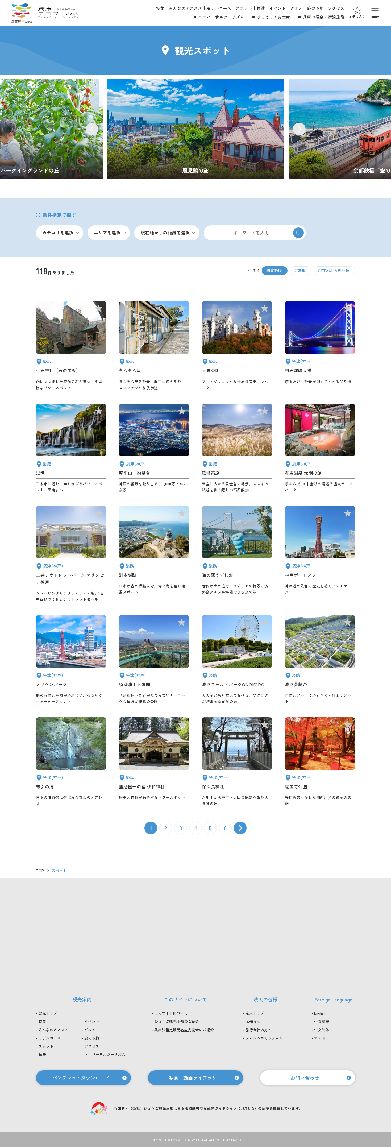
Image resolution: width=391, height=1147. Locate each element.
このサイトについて (171, 1013)
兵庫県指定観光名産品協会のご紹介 (184, 1029)
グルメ (296, 8)
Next (299, 129)
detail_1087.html (154, 346)
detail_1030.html (320, 448)
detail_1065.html (154, 554)
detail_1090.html (237, 448)
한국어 (319, 1038)
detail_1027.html (320, 346)
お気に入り (357, 16)
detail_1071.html (320, 660)
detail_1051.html (237, 346)
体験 (261, 8)
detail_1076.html (237, 554)
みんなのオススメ (185, 8)
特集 (160, 8)
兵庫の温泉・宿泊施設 (323, 17)
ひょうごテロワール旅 (58, 12)
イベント (277, 8)
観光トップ (48, 1013)
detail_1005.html (71, 554)
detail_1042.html (154, 762)
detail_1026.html (154, 448)
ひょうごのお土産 (273, 17)
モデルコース (218, 8)
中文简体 (321, 1029)
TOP (40, 870)
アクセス (336, 8)
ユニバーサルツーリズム (221, 17)
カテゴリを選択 (58, 232)
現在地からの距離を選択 (165, 232)
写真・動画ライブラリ (193, 1077)
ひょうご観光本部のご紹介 (176, 1021)
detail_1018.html (320, 762)
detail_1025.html (237, 762)
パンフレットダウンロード (81, 1077)
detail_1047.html (71, 346)
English (320, 1013)
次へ (240, 828)
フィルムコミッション (264, 1038)
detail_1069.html (237, 660)
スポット (244, 8)
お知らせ (253, 1021)
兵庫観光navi (21, 13)
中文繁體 (321, 1021)
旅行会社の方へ (259, 1029)
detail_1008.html (320, 554)
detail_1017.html (154, 660)
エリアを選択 (107, 232)
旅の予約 (315, 8)
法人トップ (255, 1013)
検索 (298, 232)
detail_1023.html (71, 762)
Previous (92, 129)
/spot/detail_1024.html (195, 129)
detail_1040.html (71, 448)
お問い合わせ (304, 1077)
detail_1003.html (71, 660)
